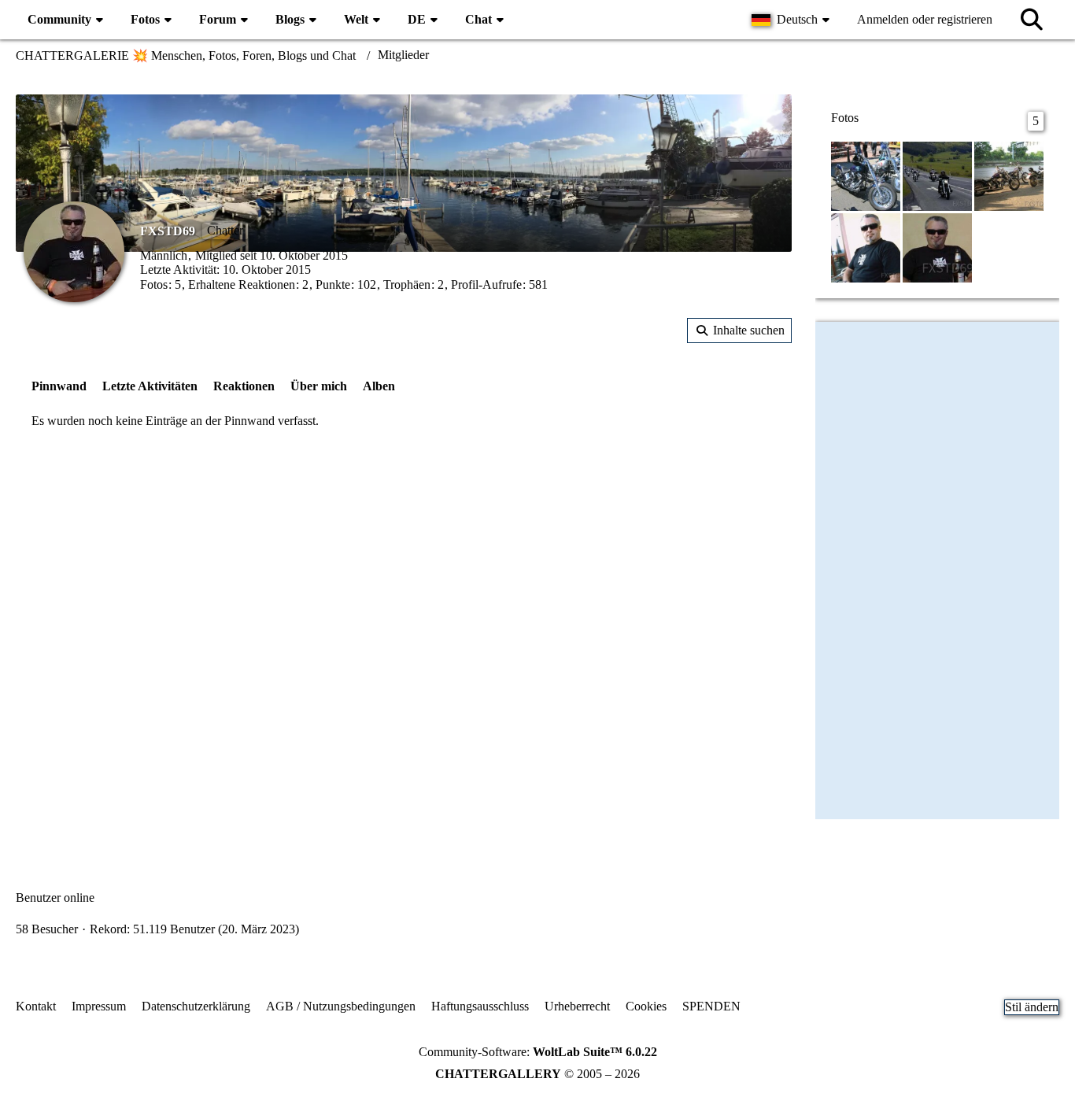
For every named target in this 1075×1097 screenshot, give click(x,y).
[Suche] (1031, 19)
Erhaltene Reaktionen (241, 284)
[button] (792, 19)
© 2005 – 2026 (537, 1073)
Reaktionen (244, 386)
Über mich (318, 386)
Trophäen (406, 284)
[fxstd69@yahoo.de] (937, 246)
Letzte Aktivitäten (150, 386)
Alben (379, 386)
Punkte (333, 284)
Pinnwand (59, 386)
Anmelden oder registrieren (924, 19)
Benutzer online (55, 897)
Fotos (154, 284)
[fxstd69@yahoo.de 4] (937, 175)
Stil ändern (1031, 1007)
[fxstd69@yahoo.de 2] (865, 246)
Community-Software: (538, 1051)
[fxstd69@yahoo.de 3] (1009, 175)
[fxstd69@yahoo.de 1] (865, 175)
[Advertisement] (404, 570)
